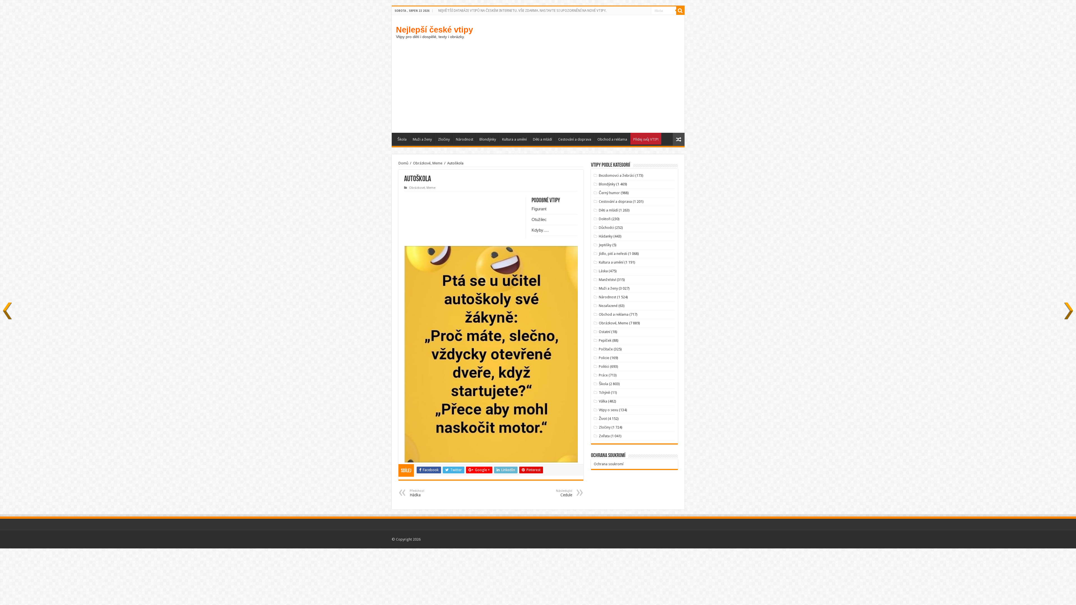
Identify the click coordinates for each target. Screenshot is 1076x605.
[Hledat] (680, 10)
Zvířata (604, 436)
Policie (604, 358)
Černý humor (609, 193)
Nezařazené (608, 306)
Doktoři (605, 219)
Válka (603, 401)
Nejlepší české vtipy (434, 29)
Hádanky (606, 236)
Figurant (539, 208)
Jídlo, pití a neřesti (613, 254)
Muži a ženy (422, 139)
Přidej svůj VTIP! (645, 139)
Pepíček (605, 340)
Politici (604, 366)
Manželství (607, 280)
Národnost (464, 139)
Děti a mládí (542, 139)
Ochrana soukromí (608, 464)
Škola (402, 139)
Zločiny (444, 139)
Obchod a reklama (612, 139)
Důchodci (606, 227)
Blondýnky (487, 139)
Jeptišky (605, 245)
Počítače (606, 349)
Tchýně (604, 392)
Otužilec (539, 219)
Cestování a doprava (574, 139)
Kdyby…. (540, 230)
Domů (403, 163)
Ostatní (604, 332)
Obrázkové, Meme (427, 163)
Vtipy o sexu (608, 410)
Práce (603, 375)
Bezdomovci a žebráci (616, 175)
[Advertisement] (538, 91)
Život (603, 418)
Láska (603, 271)
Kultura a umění (514, 139)
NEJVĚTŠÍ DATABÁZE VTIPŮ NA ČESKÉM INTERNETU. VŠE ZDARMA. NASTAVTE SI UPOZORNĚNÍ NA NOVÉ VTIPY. (522, 11)
